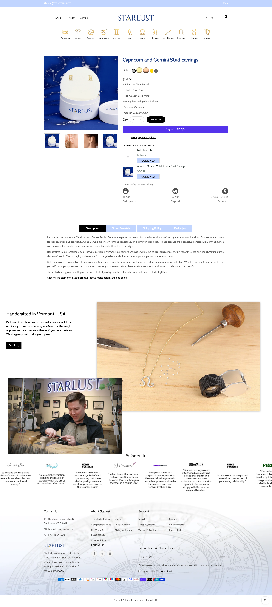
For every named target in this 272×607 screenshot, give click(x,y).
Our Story (14, 345)
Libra (142, 38)
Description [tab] (92, 228)
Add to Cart (156, 119)
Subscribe (222, 556)
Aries (78, 38)
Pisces (155, 38)
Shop (58, 17)
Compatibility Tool (101, 524)
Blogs (118, 518)
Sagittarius (168, 38)
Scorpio (181, 38)
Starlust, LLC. (151, 599)
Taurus (194, 38)
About (72, 17)
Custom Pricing (99, 540)
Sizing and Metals (124, 530)
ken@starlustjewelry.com (61, 529)
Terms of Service (147, 530)
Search (142, 518)
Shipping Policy (146, 524)
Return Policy (176, 530)
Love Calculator (123, 524)
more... (60, 570)
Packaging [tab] (180, 228)
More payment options (143, 137)
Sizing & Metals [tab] (121, 228)
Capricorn (104, 38)
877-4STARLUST (57, 534)
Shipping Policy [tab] (152, 228)
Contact (84, 17)
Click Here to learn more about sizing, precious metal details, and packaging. (87, 277)
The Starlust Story (100, 518)
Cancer (90, 38)
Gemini (116, 38)
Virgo (206, 38)
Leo (129, 38)
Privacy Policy (176, 524)
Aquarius (65, 38)
